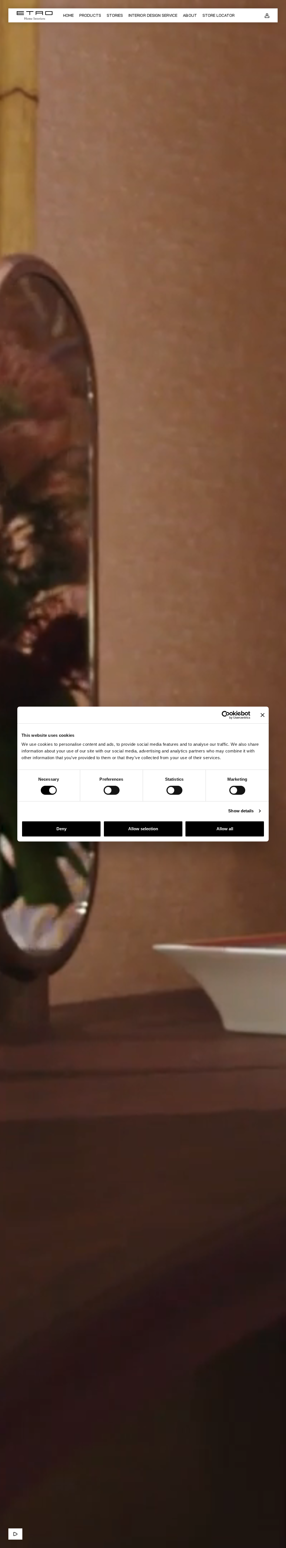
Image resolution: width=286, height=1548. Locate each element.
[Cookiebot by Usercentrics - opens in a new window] (225, 715)
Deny (61, 828)
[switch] (112, 790)
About (190, 15)
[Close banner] (262, 715)
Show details (241, 810)
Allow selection (143, 828)
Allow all (224, 828)
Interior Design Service (152, 15)
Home (68, 15)
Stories (115, 15)
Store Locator (218, 15)
